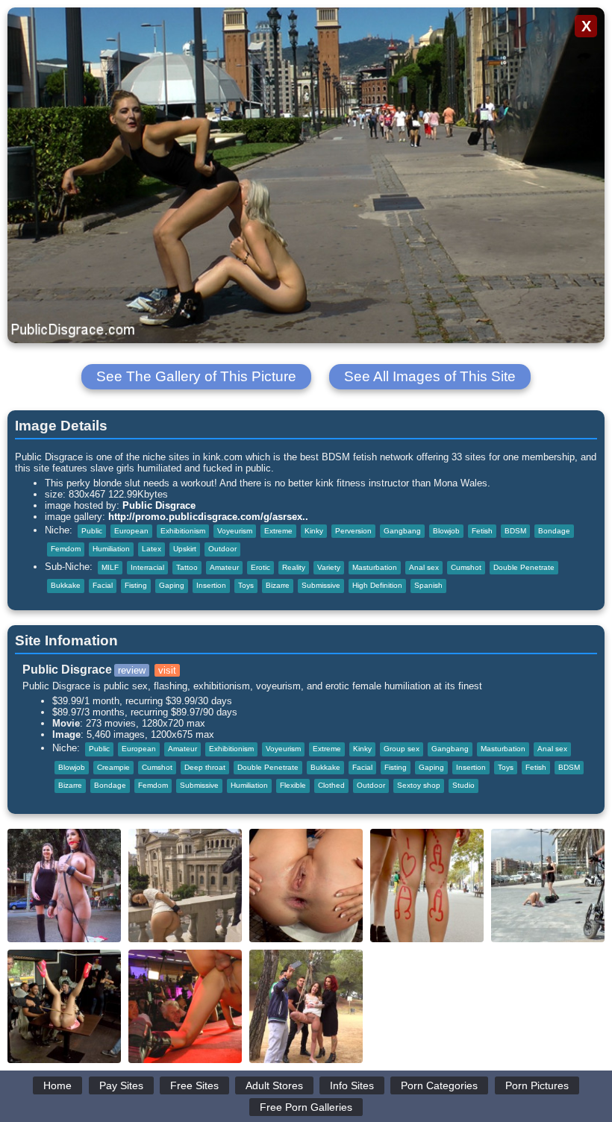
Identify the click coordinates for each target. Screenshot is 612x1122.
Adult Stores (274, 1085)
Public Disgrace (159, 505)
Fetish (482, 531)
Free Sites (194, 1085)
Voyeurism (234, 531)
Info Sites (352, 1085)
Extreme (278, 531)
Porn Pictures (537, 1085)
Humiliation (111, 549)
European (131, 531)
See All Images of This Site (430, 376)
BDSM (515, 531)
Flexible (293, 785)
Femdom (66, 549)
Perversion (353, 531)
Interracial (147, 567)
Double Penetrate (524, 567)
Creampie (113, 767)
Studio (463, 785)
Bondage (554, 531)
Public (91, 531)
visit (167, 670)
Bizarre (278, 585)
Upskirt (184, 549)
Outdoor (222, 549)
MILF (110, 567)
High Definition (377, 585)
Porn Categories (439, 1085)
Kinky (314, 531)
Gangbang (402, 531)
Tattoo (187, 567)
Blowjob (446, 531)
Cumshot (466, 567)
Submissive (321, 585)
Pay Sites (121, 1085)
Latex (151, 549)
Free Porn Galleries (306, 1107)
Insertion (211, 585)
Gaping (171, 585)
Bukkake (66, 585)
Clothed (331, 785)
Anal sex (424, 567)
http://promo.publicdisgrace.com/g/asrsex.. (208, 516)
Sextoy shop (418, 785)
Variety (328, 567)
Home (57, 1085)
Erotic (260, 567)
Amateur (224, 567)
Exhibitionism (182, 531)
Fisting (136, 585)
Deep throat (204, 767)
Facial (103, 585)
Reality (293, 567)
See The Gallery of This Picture (196, 376)
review (132, 670)
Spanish (428, 585)
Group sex (401, 749)
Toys (246, 585)
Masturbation (374, 567)
